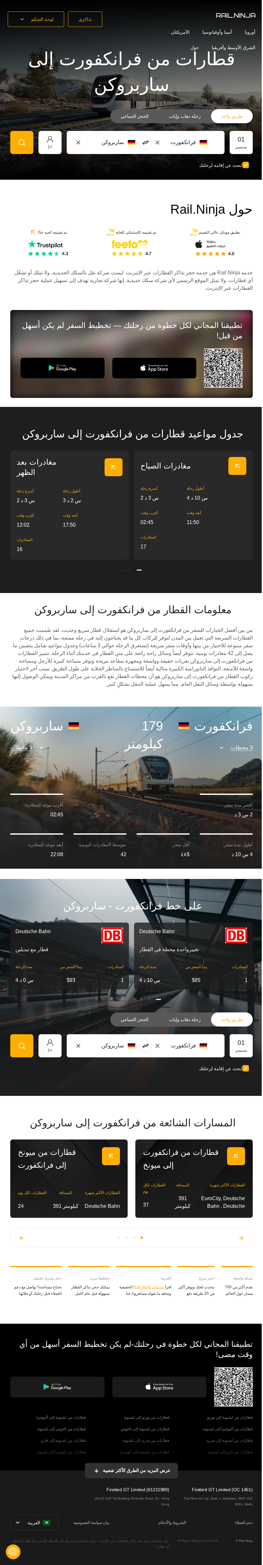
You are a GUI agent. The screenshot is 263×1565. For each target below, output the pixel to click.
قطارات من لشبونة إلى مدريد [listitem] (229, 1440)
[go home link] (235, 15)
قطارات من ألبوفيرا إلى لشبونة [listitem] (228, 1429)
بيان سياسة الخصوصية (91, 1522)
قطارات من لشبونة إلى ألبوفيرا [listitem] (61, 1417)
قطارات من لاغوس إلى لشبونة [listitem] (61, 1429)
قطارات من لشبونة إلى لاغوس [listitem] (145, 1429)
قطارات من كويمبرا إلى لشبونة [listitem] (61, 1452)
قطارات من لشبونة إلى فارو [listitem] (63, 1440)
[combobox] (171, 142)
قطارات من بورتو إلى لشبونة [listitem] (146, 1417)
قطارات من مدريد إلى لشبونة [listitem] (146, 1440)
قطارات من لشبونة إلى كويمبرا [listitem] (144, 1452)
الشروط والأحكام (172, 1522)
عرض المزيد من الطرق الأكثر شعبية (136, 1470)
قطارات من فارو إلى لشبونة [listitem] (230, 1452)
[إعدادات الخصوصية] (13, 1551)
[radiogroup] (181, 116)
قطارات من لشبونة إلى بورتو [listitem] (230, 1417)
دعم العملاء (244, 1522)
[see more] (114, 467)
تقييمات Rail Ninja (148, 1287)
